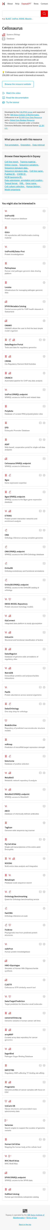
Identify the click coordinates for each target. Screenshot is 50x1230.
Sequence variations (29, 165)
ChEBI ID (21, 174)
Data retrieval (38, 145)
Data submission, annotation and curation (24, 180)
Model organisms (12, 189)
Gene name (31, 183)
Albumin (28, 19)
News (36, 3)
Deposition (26, 145)
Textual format (11, 183)
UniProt (15, 19)
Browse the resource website (18, 84)
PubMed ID (10, 174)
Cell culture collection (15, 186)
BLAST (8, 19)
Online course (11, 165)
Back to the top (25, 1224)
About (10, 3)
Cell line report (11, 162)
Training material (28, 162)
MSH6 (21, 19)
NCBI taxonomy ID (13, 177)
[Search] (44, 13)
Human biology (33, 186)
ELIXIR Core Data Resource (30, 117)
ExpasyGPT (26, 3)
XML (21, 183)
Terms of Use (31, 1218)
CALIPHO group (25, 112)
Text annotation (12, 145)
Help (17, 3)
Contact (44, 3)
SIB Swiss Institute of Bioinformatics (24, 115)
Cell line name (36, 171)
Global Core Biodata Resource (22, 120)
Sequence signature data (16, 168)
